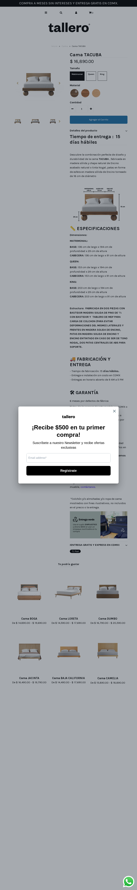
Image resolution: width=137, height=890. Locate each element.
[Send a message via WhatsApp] (128, 881)
